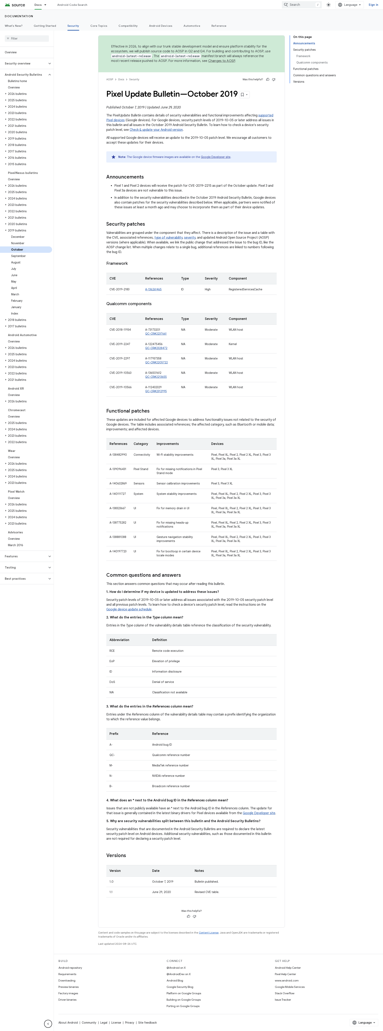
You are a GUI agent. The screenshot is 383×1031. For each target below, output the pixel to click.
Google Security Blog (180, 987)
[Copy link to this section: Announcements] (148, 177)
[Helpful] (268, 79)
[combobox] (302, 4)
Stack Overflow (284, 993)
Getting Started (45, 26)
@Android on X (176, 967)
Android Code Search (72, 5)
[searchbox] (27, 38)
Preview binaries (68, 987)
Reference (218, 26)
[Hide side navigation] (48, 1024)
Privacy (129, 1022)
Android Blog (175, 980)
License (116, 1022)
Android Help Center (288, 967)
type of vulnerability (168, 238)
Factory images (68, 993)
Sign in (373, 5)
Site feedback (147, 1022)
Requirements (67, 974)
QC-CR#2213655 (156, 377)
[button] (23, 63)
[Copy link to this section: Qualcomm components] (156, 304)
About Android (68, 1022)
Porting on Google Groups (183, 1006)
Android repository (70, 967)
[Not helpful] (274, 79)
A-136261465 (153, 289)
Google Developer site (215, 157)
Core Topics (99, 26)
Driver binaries (67, 999)
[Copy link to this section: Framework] (132, 263)
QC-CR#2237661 (156, 333)
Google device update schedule (129, 609)
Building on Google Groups (184, 999)
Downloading (66, 980)
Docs (38, 5)
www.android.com (287, 980)
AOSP (109, 79)
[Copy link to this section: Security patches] (149, 224)
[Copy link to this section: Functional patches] (154, 411)
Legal (103, 1022)
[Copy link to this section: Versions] (130, 855)
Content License (209, 932)
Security (73, 26)
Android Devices (161, 26)
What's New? (14, 26)
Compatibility (128, 26)
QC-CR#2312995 (156, 391)
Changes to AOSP (221, 61)
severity (189, 238)
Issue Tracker (283, 999)
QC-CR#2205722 (156, 362)
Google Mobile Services (290, 987)
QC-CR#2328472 (156, 348)
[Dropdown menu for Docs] (47, 5)
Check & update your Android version (156, 130)
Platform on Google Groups (184, 993)
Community (89, 1022)
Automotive (192, 26)
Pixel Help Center (285, 974)
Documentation (19, 16)
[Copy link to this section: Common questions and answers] (185, 575)
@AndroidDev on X (179, 974)
